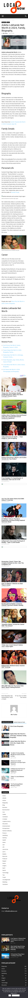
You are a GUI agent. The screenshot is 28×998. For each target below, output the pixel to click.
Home (3, 20)
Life (3, 847)
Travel (4, 877)
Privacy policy (15, 995)
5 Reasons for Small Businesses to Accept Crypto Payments (18, 762)
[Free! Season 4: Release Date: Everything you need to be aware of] (5, 940)
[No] (26, 992)
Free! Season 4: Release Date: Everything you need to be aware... (18, 940)
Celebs (4, 814)
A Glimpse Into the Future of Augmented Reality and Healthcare (18, 770)
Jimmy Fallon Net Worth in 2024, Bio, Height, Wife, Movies (18, 743)
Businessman (5, 809)
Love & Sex (5, 849)
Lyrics (3, 851)
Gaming (4, 837)
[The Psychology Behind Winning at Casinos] (5, 786)
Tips (3, 875)
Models (4, 854)
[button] (2, 16)
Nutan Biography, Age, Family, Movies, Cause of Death (7, 697)
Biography (8, 20)
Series (4, 863)
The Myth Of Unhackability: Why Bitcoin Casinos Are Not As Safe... (18, 754)
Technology (5, 872)
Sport (3, 868)
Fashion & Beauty (7, 830)
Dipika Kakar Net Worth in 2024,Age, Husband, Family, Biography (18, 735)
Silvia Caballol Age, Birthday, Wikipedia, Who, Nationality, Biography (18, 948)
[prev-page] (3, 749)
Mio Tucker (5, 33)
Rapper (4, 861)
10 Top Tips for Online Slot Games (20, 696)
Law (3, 844)
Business (4, 807)
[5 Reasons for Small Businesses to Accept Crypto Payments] (5, 762)
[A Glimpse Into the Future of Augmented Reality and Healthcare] (5, 770)
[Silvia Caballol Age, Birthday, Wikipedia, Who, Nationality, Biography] (5, 948)
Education (5, 823)
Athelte (4, 798)
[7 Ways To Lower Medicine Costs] (5, 778)
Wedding (4, 882)
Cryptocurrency (6, 821)
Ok (9, 995)
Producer (4, 858)
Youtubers (5, 884)
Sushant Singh (15, 192)
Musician (4, 856)
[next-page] (5, 749)
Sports (4, 870)
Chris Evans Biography (16, 726)
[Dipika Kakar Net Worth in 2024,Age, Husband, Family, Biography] (5, 735)
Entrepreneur (6, 828)
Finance (4, 833)
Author (4, 800)
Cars (3, 812)
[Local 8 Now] (14, 7)
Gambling (5, 835)
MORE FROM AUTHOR (19, 722)
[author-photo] (14, 712)
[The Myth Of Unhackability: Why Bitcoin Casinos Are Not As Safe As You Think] (5, 755)
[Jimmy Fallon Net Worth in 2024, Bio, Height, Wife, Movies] (5, 743)
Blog (3, 805)
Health (4, 840)
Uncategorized (6, 879)
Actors (13, 20)
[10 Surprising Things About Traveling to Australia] (5, 956)
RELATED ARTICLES (7, 722)
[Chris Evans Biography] (5, 728)
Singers (4, 865)
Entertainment (6, 826)
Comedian (5, 816)
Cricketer (4, 819)
